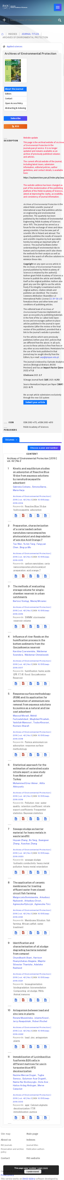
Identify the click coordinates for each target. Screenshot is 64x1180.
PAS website (33, 1158)
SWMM (29, 617)
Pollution (29, 803)
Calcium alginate (39, 1105)
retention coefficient (32, 806)
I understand (33, 1171)
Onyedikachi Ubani (22, 957)
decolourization (21, 1108)
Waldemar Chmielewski (37, 655)
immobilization (21, 1112)
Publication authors (35, 1149)
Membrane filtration (35, 920)
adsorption (35, 510)
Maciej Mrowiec (38, 601)
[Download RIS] (31, 515)
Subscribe (15, 118)
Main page (32, 1133)
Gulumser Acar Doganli (34, 1078)
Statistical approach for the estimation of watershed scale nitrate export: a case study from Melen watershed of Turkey (31, 772)
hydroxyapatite (21, 510)
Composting (20, 991)
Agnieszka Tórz (42, 904)
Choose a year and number (44, 448)
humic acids (44, 671)
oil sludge (32, 991)
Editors (8, 94)
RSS (17, 126)
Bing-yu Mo (25, 547)
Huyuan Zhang (20, 840)
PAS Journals (6, 1145)
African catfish (29, 923)
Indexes (30, 1139)
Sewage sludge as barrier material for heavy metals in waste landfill (29, 833)
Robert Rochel (39, 1021)
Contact (8, 98)
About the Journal (14, 89)
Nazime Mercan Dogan (25, 1075)
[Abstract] (16, 515)
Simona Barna (39, 487)
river (37, 803)
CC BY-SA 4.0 (55, 299)
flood (28, 674)
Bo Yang (33, 840)
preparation (19, 570)
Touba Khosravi (41, 722)
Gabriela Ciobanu (22, 487)
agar (27, 1105)
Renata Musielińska (23, 1018)
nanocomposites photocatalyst (29, 567)
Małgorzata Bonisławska (26, 897)
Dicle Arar (43, 1082)
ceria (47, 563)
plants (16, 1041)
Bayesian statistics (33, 813)
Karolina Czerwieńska (24, 651)
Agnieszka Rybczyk (23, 904)
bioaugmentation (33, 984)
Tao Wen (17, 544)
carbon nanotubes (34, 563)
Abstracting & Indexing (15, 108)
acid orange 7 (34, 570)
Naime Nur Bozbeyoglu (25, 1082)
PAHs (41, 991)
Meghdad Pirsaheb (39, 719)
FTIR (33, 1108)
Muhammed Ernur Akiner (25, 783)
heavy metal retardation (35, 866)
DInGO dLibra (29, 1178)
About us (6, 1139)
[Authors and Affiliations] (46, 515)
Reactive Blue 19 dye (35, 506)
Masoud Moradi (21, 715)
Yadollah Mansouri (22, 722)
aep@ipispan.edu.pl (49, 357)
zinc (33, 1037)
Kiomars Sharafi (21, 726)
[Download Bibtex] (38, 515)
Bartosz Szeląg (21, 601)
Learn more (43, 1168)
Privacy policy (7, 1175)
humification (31, 671)
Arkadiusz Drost (32, 900)
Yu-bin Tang (29, 544)
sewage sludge (33, 860)
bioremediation (38, 987)
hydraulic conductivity (24, 863)
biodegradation (21, 987)
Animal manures (21, 994)
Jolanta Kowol (41, 1018)
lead (27, 1037)
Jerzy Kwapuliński (22, 1021)
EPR (15, 674)
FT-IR (21, 674)
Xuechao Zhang (29, 843)
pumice (33, 1112)
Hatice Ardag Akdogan (25, 1085)
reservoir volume (22, 620)
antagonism (42, 1037)
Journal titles (30, 34)
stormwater (39, 617)
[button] (23, 515)
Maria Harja (18, 490)
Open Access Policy (14, 103)
